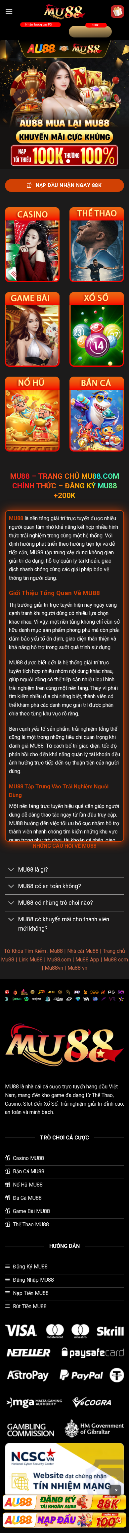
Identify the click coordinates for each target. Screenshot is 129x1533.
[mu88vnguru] (64, 11)
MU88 (12, 1086)
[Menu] (9, 11)
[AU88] (64, 1502)
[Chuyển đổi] (11, 870)
